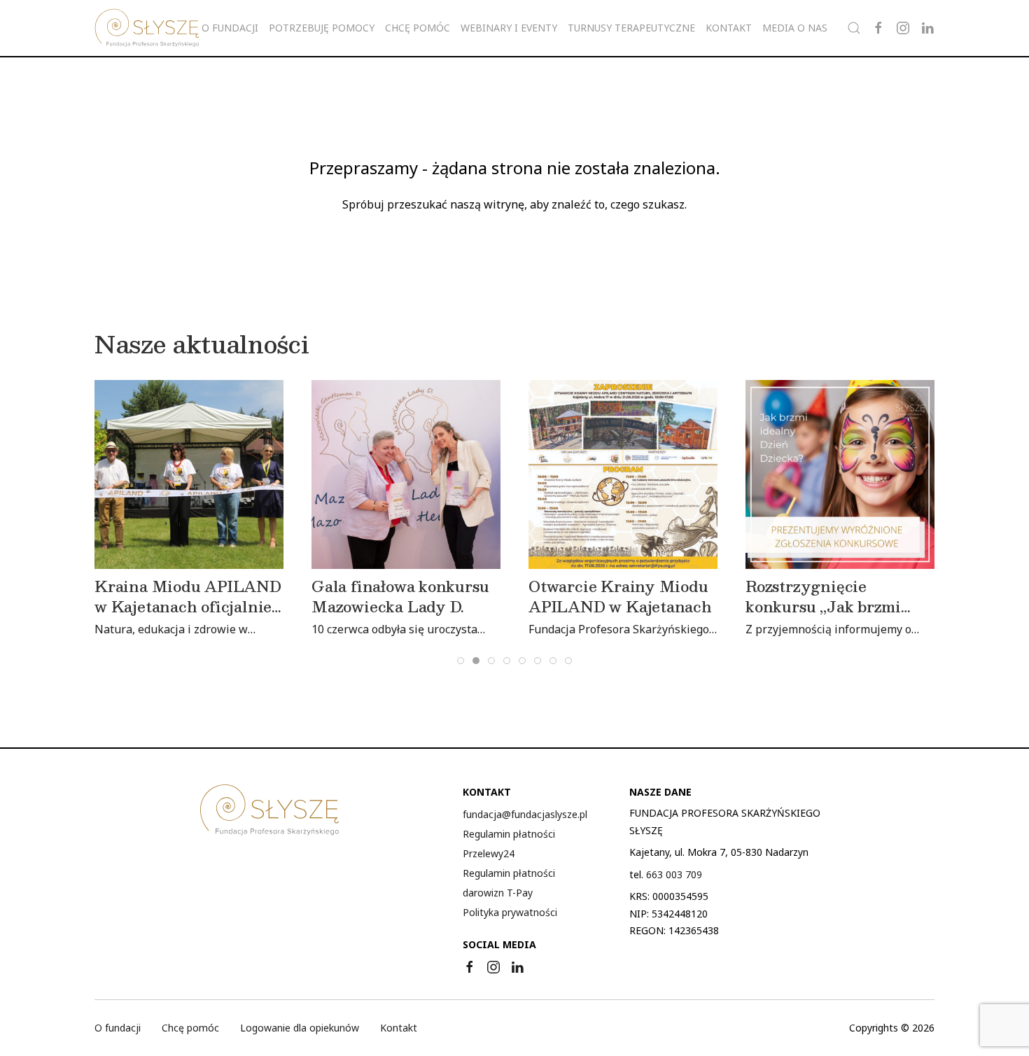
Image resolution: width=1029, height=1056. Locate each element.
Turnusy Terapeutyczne (631, 27)
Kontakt (729, 27)
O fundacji (117, 1027)
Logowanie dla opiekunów (299, 1027)
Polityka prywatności (510, 912)
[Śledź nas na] (879, 28)
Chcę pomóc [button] (417, 27)
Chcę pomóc (190, 1027)
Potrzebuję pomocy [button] (321, 27)
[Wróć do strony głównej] (147, 28)
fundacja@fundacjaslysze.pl (525, 814)
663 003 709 (674, 874)
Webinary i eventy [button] (509, 27)
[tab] (460, 660)
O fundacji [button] (230, 27)
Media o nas (794, 27)
